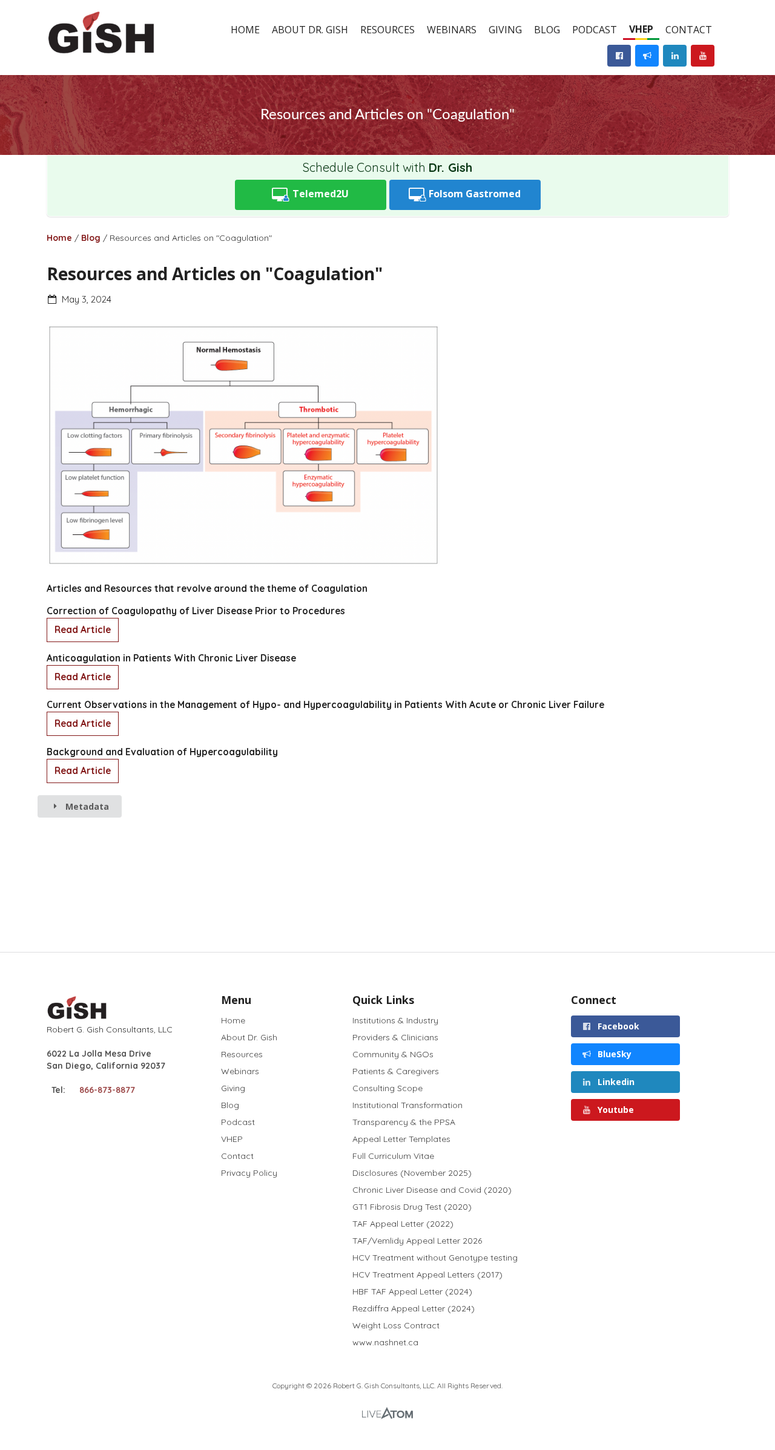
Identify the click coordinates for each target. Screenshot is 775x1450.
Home (245, 29)
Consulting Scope (387, 1088)
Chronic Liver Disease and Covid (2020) (432, 1189)
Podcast (594, 29)
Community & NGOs (393, 1054)
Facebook (617, 1026)
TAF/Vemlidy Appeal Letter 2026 (417, 1240)
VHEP (641, 29)
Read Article (82, 629)
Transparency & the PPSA (403, 1122)
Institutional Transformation (407, 1105)
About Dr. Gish (310, 29)
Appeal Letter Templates (401, 1138)
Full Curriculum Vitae (393, 1155)
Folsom (473, 193)
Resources (387, 29)
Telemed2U (319, 193)
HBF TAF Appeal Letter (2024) (412, 1291)
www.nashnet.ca (385, 1342)
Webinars (452, 29)
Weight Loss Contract (396, 1325)
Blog (547, 29)
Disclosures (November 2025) (412, 1172)
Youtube (614, 1109)
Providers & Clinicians (395, 1037)
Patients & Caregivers (395, 1071)
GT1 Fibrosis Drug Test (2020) (412, 1206)
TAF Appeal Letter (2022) (402, 1223)
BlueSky (613, 1054)
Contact (688, 29)
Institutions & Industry (395, 1020)
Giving (505, 29)
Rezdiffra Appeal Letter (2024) (413, 1308)
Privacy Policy (249, 1172)
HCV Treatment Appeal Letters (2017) (427, 1274)
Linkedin (615, 1082)
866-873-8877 (107, 1089)
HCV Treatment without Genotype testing (435, 1257)
